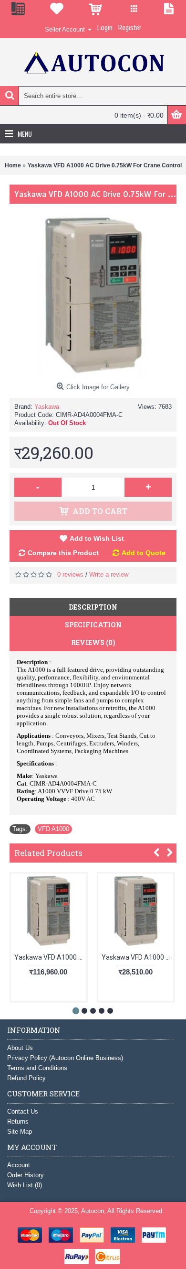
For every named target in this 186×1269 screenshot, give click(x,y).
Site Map (19, 1131)
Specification (93, 624)
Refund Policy (26, 1078)
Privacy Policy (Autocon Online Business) (65, 1057)
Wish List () (24, 1185)
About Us (20, 1047)
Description (93, 607)
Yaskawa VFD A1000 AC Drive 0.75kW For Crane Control (105, 165)
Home (13, 165)
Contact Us (22, 1111)
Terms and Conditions (37, 1068)
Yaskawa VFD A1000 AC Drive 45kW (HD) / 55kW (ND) (50, 957)
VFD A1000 (53, 828)
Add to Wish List (97, 538)
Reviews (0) (93, 642)
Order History (25, 1175)
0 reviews (70, 574)
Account (18, 1165)
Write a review (108, 574)
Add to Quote (143, 553)
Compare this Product (63, 553)
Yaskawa (46, 406)
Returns (18, 1121)
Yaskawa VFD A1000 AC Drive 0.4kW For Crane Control (137, 957)
